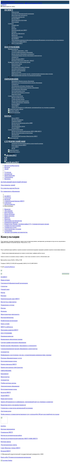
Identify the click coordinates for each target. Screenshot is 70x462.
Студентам (7, 172)
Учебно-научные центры (8, 383)
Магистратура (5, 377)
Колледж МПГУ (6, 392)
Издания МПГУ (6, 451)
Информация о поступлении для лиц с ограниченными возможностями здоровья (26, 355)
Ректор (3, 292)
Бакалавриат (4, 373)
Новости (7, 217)
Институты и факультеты (8, 302)
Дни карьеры (8, 211)
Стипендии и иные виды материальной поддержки (17, 408)
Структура (7, 198)
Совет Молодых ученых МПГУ (10, 448)
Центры (3, 308)
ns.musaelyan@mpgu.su (9, 266)
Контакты (7, 179)
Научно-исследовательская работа (11, 435)
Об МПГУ (7, 196)
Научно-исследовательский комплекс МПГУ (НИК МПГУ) (19, 438)
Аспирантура (5, 352)
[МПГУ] (3, 5)
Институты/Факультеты (11, 165)
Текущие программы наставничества (15, 232)
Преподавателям (9, 175)
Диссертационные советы (9, 445)
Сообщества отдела (10, 227)
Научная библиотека (7, 317)
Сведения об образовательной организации (14, 283)
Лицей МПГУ (5, 395)
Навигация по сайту (8, 6)
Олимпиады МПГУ (7, 432)
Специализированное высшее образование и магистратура (19, 349)
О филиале (7, 202)
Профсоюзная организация (9, 320)
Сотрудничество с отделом (12, 229)
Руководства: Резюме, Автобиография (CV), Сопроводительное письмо (26, 224)
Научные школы (6, 441)
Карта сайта (4, 457)
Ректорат (3, 295)
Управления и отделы (7, 305)
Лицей (6, 169)
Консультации (8, 212)
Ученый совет (5, 289)
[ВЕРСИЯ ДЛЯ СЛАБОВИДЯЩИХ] (10, 155)
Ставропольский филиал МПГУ (14, 201)
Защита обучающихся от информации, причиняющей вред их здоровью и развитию (27, 402)
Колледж (7, 167)
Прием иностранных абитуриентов (12, 367)
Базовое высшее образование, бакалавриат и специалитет (19, 345)
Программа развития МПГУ (9, 330)
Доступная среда (6, 411)
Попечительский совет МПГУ (10, 299)
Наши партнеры (9, 216)
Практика (7, 219)
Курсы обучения (9, 214)
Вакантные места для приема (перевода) (13, 405)
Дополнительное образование (10, 386)
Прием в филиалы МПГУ (9, 364)
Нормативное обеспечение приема (11, 339)
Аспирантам (8, 174)
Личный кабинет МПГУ (34, 3)
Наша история (5, 280)
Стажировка (8, 230)
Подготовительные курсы (9, 361)
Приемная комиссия (7, 336)
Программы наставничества (13, 220)
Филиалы (7, 199)
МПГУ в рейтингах (7, 327)
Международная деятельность (10, 314)
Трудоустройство (9, 204)
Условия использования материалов (19, 457)
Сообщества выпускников (12, 225)
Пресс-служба (5, 324)
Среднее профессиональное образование (13, 342)
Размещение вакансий (11, 222)
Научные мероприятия (8, 429)
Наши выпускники (7, 398)
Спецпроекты (8, 177)
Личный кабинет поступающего (13, 3)
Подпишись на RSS (8, 1)
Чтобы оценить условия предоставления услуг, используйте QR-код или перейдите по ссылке (30, 414)
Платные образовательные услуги (11, 358)
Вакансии (7, 209)
